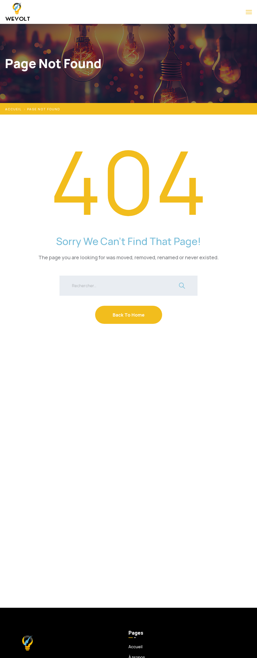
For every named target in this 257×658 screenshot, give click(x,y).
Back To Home (129, 315)
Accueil (13, 109)
